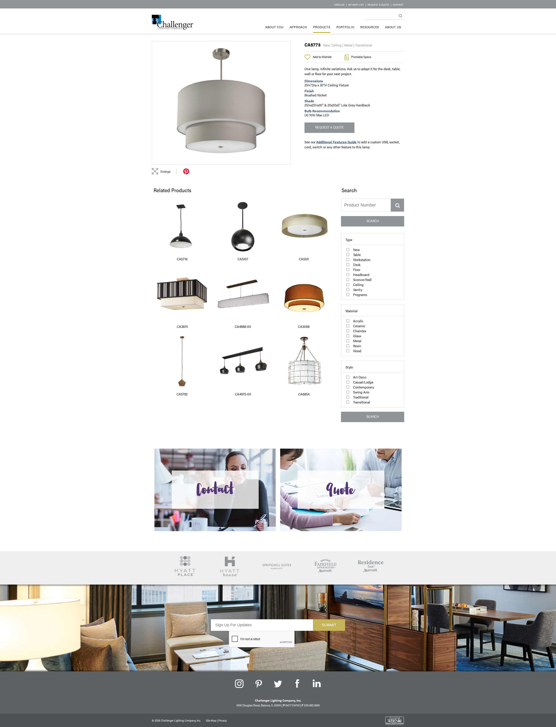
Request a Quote (378, 5)
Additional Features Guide (336, 141)
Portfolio (345, 27)
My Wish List (356, 5)
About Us (393, 27)
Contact (398, 5)
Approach (298, 27)
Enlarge (165, 171)
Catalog (339, 5)
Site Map (211, 720)
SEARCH (372, 220)
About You (274, 27)
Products (321, 27)
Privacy (222, 720)
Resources (369, 27)
